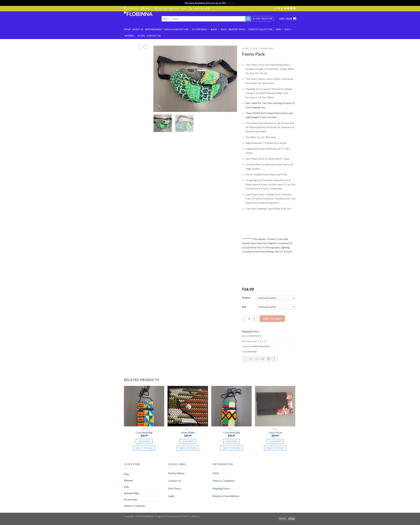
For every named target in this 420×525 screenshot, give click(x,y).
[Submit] (248, 18)
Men (278, 29)
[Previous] (159, 78)
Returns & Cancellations (225, 495)
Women (129, 35)
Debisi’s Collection (260, 29)
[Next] (231, 78)
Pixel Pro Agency (191, 516)
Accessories (199, 29)
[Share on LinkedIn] (268, 359)
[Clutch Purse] (275, 406)
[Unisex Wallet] (188, 406)
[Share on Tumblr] (274, 359)
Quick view (144, 441)
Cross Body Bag (144, 432)
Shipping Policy (250, 331)
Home (127, 29)
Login (171, 495)
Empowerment (154, 29)
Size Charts (174, 488)
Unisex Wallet (188, 432)
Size (244, 306)
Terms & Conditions (223, 480)
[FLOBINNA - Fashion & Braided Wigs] (140, 18)
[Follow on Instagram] (279, 8)
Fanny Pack (267, 48)
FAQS (215, 473)
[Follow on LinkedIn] (291, 8)
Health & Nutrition (176, 29)
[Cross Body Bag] (144, 406)
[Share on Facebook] (245, 359)
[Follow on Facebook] (276, 8)
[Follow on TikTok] (282, 8)
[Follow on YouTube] (294, 8)
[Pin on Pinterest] (262, 359)
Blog (224, 29)
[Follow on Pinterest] (288, 8)
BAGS (214, 29)
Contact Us (154, 35)
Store (141, 35)
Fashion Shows (176, 473)
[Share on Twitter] (251, 359)
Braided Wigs (237, 29)
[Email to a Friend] (257, 359)
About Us (137, 29)
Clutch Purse (275, 432)
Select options (144, 448)
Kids (287, 29)
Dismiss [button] (231, 2)
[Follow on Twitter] (285, 8)
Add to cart (272, 318)
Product (246, 297)
